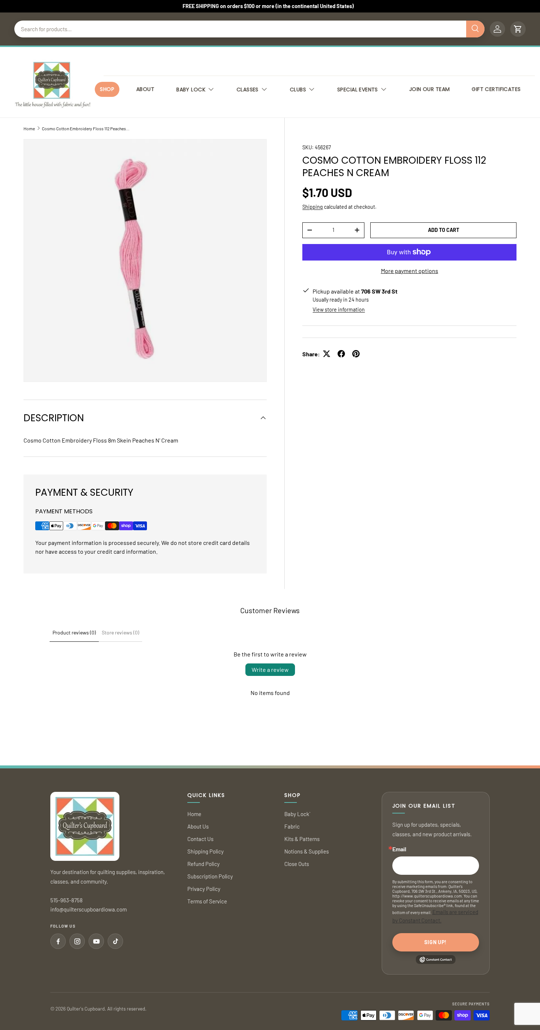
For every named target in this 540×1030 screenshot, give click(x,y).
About (145, 89)
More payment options (409, 270)
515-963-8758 (66, 900)
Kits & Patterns (302, 839)
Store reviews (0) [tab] (120, 632)
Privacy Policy (203, 888)
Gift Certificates (496, 89)
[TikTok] (115, 941)
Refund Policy (203, 863)
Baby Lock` (297, 814)
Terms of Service (207, 901)
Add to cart (443, 229)
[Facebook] (58, 941)
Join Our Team (429, 89)
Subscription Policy (210, 876)
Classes (248, 89)
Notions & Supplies (306, 851)
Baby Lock (190, 89)
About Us (198, 826)
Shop (107, 89)
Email (399, 849)
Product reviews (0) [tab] (74, 632)
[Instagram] (77, 941)
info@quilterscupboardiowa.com (88, 909)
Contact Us (200, 839)
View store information (339, 309)
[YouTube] (96, 941)
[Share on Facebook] (341, 353)
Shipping (312, 206)
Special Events (357, 89)
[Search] (475, 29)
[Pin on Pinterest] (356, 353)
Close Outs (296, 863)
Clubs (298, 89)
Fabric (292, 826)
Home (29, 128)
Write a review (270, 669)
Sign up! (435, 942)
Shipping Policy (205, 851)
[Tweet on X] (326, 353)
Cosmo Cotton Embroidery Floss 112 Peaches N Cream (86, 128)
